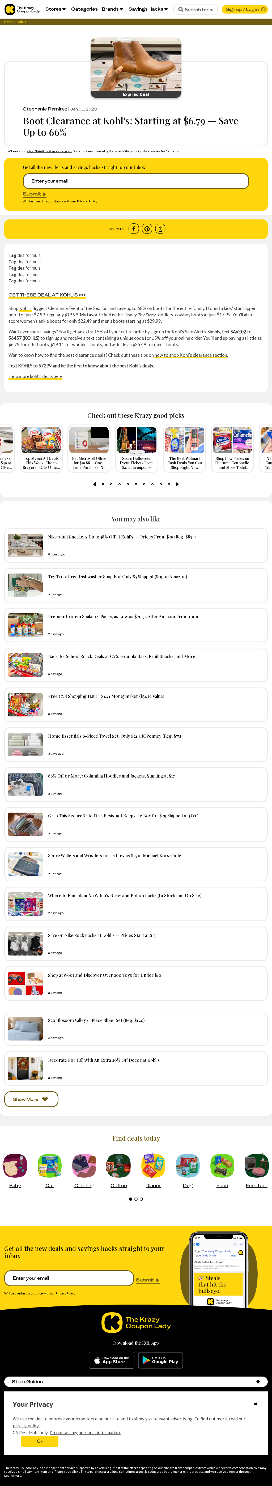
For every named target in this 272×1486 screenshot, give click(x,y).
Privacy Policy (87, 201)
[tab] (103, 484)
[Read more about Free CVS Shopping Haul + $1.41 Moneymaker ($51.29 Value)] (24, 704)
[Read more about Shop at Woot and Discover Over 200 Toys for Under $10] (24, 983)
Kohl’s (25, 308)
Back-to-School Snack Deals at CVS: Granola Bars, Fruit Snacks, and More (121, 656)
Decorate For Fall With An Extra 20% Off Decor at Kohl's (104, 1060)
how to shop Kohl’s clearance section (190, 355)
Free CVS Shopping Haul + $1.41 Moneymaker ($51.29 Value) (106, 696)
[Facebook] (134, 228)
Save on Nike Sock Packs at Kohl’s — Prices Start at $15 (101, 935)
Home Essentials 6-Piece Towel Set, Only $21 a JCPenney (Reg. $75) (114, 736)
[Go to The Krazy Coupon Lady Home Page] (22, 9)
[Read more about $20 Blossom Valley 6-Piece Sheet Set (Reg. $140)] (24, 1029)
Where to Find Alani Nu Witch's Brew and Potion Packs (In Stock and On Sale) (125, 895)
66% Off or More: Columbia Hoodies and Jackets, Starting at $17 (111, 776)
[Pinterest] (147, 228)
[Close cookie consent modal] (255, 1404)
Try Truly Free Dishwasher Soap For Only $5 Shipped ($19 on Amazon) (117, 576)
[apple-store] (111, 1360)
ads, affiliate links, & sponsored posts (49, 151)
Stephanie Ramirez (45, 109)
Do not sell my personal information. (85, 1433)
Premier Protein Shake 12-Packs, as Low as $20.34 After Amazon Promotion (123, 616)
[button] (258, 1382)
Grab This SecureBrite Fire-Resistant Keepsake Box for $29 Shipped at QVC (123, 815)
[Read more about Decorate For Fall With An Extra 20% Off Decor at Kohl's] (24, 1068)
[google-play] (160, 1360)
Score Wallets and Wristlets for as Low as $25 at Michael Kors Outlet (115, 855)
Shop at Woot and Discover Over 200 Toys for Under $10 (104, 975)
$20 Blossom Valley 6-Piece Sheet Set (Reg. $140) (96, 1020)
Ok (39, 1441)
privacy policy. (26, 1426)
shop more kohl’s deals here (35, 376)
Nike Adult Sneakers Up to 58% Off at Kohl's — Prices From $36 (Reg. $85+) (122, 537)
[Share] (160, 229)
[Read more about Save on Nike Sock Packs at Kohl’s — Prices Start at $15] (24, 944)
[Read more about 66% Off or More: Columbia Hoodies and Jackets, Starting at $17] (24, 784)
